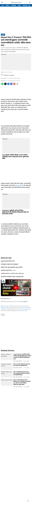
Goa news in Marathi (9, 306)
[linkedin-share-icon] (11, 84)
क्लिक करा (25, 301)
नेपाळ (2, 224)
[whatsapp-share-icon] (2, 84)
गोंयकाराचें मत (25, 5)
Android (20, 310)
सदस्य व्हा (8, 298)
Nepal (3, 314)
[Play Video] (16, 287)
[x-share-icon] (5, 84)
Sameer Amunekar (9, 75)
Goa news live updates (23, 309)
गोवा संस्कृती (13, 5)
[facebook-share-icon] (8, 84)
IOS (26, 310)
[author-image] (2, 75)
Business (3, 307)
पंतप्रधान (17, 185)
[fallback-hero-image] (7, 356)
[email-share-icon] (14, 84)
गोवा (2, 5)
